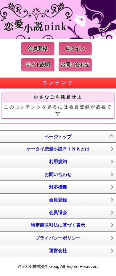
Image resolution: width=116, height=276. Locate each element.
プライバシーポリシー (58, 237)
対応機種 (58, 186)
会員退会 (58, 212)
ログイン (75, 48)
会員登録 (37, 48)
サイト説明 (38, 64)
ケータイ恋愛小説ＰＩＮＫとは (58, 148)
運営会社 (58, 250)
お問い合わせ (75, 64)
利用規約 (58, 161)
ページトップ (58, 136)
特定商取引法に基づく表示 (58, 225)
